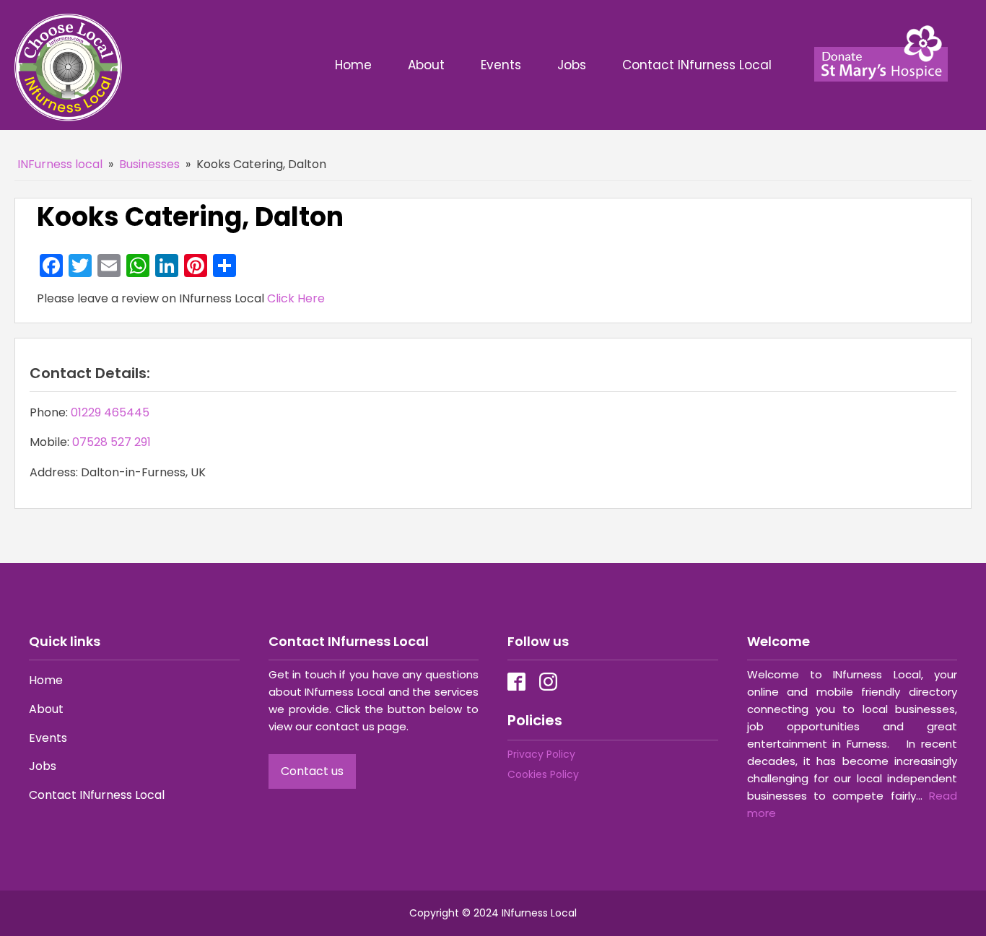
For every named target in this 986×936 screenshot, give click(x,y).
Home (353, 65)
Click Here (296, 298)
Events (501, 65)
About (426, 65)
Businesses (149, 164)
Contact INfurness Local (698, 65)
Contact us (312, 771)
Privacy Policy (541, 754)
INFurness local (59, 164)
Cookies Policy (543, 774)
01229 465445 (110, 412)
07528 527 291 (111, 442)
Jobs (571, 65)
